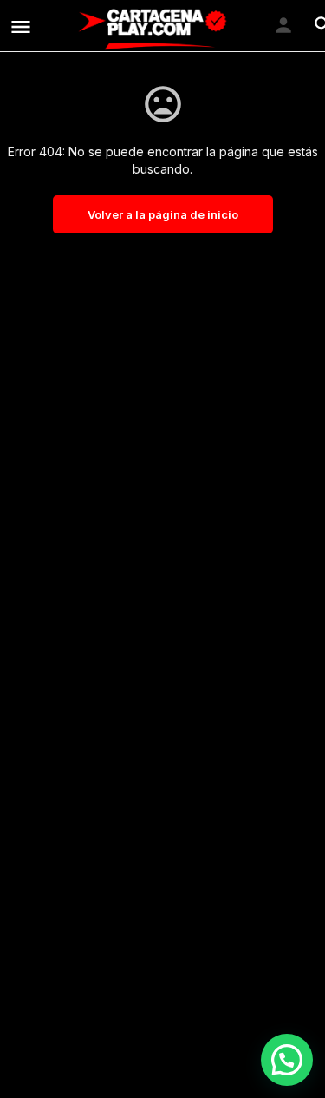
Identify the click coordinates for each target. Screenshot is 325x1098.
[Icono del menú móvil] (21, 26)
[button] (287, 1060)
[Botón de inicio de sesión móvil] (283, 25)
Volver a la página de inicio (163, 214)
